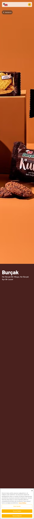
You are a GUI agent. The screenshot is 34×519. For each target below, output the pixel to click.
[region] (17, 503)
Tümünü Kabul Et (17, 515)
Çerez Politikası (22, 503)
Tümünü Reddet (17, 511)
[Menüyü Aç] (29, 4)
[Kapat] (32, 490)
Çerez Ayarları (17, 506)
